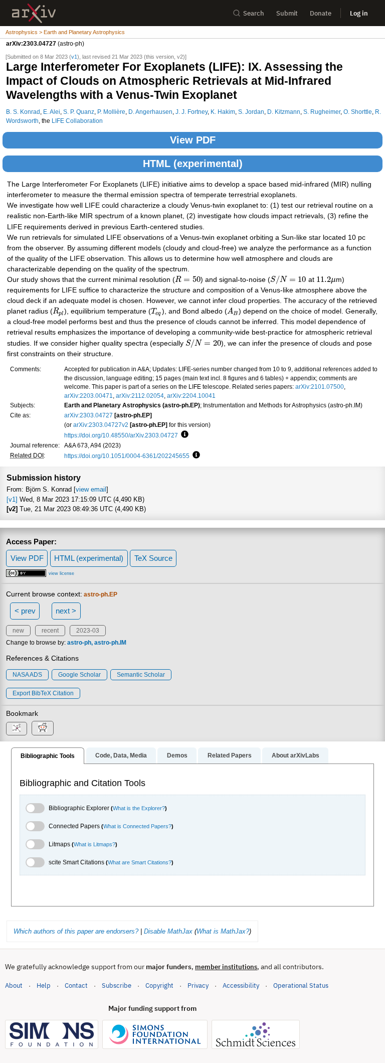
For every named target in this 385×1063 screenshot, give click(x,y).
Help (44, 985)
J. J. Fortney (191, 111)
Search (253, 13)
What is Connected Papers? (137, 826)
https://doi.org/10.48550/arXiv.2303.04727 (121, 435)
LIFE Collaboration (77, 120)
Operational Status (300, 985)
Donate (320, 13)
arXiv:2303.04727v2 (100, 424)
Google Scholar (79, 674)
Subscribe (116, 985)
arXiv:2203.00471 (88, 395)
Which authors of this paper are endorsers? (76, 931)
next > (66, 610)
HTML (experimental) (193, 163)
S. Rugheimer (321, 111)
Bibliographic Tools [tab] (48, 756)
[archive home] (34, 13)
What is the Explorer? (139, 808)
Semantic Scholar (141, 674)
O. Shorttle (357, 111)
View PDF (193, 139)
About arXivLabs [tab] (295, 755)
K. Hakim (223, 111)
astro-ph (79, 642)
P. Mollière (111, 111)
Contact (76, 985)
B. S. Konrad (23, 111)
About (14, 985)
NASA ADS (27, 674)
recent (50, 630)
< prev (25, 610)
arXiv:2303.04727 (88, 415)
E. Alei (51, 111)
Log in (359, 13)
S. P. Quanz (78, 111)
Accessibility (241, 985)
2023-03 (87, 630)
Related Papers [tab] (230, 755)
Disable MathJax (168, 931)
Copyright (159, 985)
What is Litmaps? (94, 844)
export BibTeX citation (43, 693)
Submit (287, 13)
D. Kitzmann (283, 111)
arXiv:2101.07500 (319, 386)
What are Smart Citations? (139, 862)
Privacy (198, 985)
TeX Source (153, 558)
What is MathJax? (223, 931)
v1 (74, 57)
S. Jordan (251, 111)
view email (91, 489)
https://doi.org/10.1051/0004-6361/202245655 (126, 455)
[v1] (12, 499)
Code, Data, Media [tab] (121, 755)
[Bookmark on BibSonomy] (16, 728)
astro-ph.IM (110, 642)
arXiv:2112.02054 (140, 395)
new (18, 630)
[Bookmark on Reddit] (43, 728)
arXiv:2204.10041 (191, 395)
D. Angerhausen (150, 111)
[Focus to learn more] (183, 434)
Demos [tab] (177, 755)
